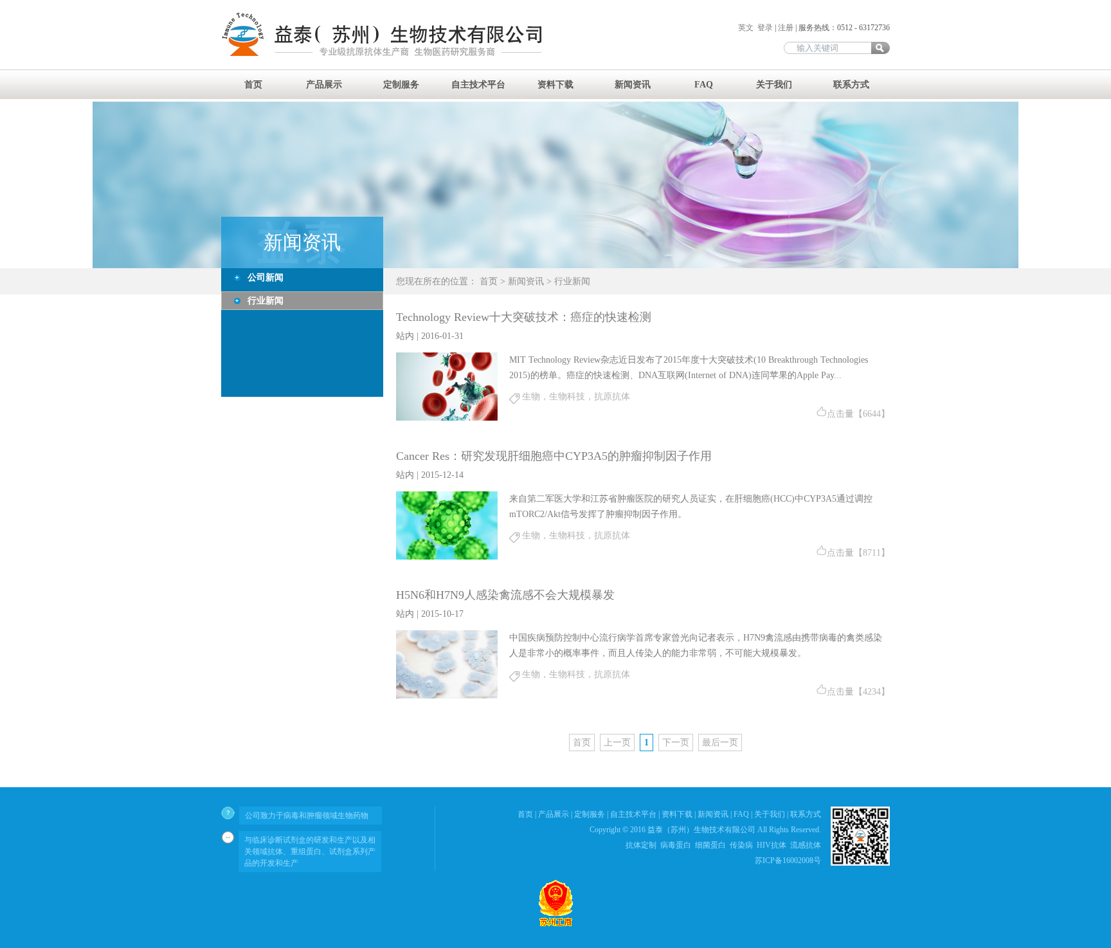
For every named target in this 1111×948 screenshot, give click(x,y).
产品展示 (324, 84)
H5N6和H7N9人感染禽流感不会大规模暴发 (505, 594)
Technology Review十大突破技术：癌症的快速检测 (523, 317)
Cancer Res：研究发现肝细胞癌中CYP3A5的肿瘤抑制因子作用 (554, 456)
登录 (765, 27)
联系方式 (851, 84)
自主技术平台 (478, 84)
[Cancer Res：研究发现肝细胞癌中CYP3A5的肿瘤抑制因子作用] (447, 556)
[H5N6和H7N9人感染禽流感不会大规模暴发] (447, 695)
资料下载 (555, 84)
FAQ (703, 84)
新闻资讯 (633, 84)
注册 (785, 27)
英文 (746, 27)
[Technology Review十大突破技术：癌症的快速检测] (447, 418)
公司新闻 (266, 277)
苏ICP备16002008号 (788, 860)
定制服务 (401, 84)
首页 (253, 84)
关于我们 (774, 84)
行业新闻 (266, 300)
